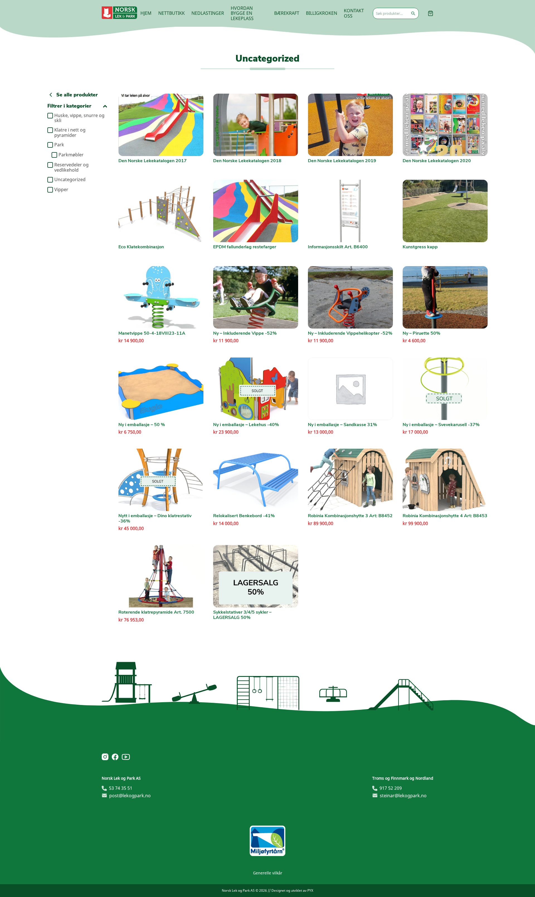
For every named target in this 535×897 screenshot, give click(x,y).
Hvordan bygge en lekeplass (242, 13)
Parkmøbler (71, 155)
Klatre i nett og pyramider (70, 132)
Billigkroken (321, 13)
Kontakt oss (354, 13)
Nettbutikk (171, 13)
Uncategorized (70, 180)
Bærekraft (286, 13)
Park (59, 145)
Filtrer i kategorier (69, 106)
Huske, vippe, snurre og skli (79, 118)
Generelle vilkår (267, 873)
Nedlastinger (207, 13)
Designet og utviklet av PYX (292, 890)
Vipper (61, 190)
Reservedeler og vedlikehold (71, 167)
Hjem (146, 13)
